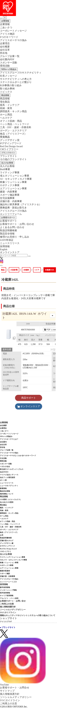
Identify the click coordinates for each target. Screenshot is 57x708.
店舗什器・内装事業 (11, 201)
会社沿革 (5, 49)
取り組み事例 (7, 88)
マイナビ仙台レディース (9, 475)
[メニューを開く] (1, 265)
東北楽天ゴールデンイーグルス (11, 469)
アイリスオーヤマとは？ (9, 439)
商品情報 (5, 95)
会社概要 (5, 46)
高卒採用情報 (5, 593)
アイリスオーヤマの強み (13, 40)
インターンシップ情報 (8, 590)
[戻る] (1, 18)
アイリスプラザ (6, 621)
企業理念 (5, 43)
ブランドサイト (8, 153)
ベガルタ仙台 (5, 466)
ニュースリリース (9, 243)
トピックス (6, 91)
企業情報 (5, 21)
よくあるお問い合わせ (12, 227)
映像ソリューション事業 (13, 182)
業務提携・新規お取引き (13, 207)
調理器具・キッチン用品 (13, 111)
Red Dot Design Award (11, 146)
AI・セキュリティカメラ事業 (16, 179)
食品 (13, 133)
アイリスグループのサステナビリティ (20, 72)
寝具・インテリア (9, 105)
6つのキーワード (9, 37)
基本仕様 (7, 349)
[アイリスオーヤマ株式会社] (28, 8)
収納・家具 (6, 108)
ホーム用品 (6, 114)
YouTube (4, 684)
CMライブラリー (9, 149)
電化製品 (5, 101)
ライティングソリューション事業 (12, 557)
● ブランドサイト (8, 627)
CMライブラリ (5, 551)
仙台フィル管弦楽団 (7, 477)
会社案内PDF (7, 59)
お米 (1, 535)
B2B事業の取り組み (11, 85)
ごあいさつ (6, 27)
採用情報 (5, 246)
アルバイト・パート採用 (9, 598)
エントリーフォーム (11, 214)
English (3, 249)
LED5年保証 (6, 240)
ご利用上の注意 (7, 604)
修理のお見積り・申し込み (14, 236)
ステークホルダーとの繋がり (16, 82)
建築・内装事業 (8, 191)
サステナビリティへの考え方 (16, 79)
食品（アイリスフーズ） (9, 532)
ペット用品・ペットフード (14, 124)
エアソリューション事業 (13, 188)
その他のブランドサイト (13, 159)
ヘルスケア (6, 117)
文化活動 (3, 458)
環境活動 (5, 65)
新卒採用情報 (5, 587)
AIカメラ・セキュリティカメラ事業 (13, 560)
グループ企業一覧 (9, 56)
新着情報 (3, 488)
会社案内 (3, 442)
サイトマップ (7, 690)
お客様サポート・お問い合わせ (17, 224)
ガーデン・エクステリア (13, 130)
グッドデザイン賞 (9, 140)
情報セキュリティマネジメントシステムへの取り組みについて (27, 615)
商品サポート (28, 397)
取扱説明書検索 (8, 230)
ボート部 (3, 480)
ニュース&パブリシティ (9, 485)
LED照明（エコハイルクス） (11, 499)
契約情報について (6, 494)
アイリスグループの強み (13, 210)
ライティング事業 (9, 172)
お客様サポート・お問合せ (14, 687)
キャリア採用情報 (6, 595)
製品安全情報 (7, 233)
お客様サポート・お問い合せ (13, 601)
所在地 (3, 53)
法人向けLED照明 (6, 502)
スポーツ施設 (5, 573)
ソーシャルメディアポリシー (13, 609)
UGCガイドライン (8, 612)
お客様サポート (8, 217)
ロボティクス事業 (9, 185)
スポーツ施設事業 (9, 195)
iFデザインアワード (10, 143)
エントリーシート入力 (8, 582)
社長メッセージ (8, 75)
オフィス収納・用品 (11, 121)
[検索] (29, 256)
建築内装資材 (5, 571)
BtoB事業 (5, 169)
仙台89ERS (4, 472)
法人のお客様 (7, 163)
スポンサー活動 (8, 62)
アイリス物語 (7, 34)
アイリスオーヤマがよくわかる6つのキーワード (18, 455)
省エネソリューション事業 (14, 175)
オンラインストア (9, 252)
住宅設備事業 (7, 198)
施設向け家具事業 (20, 204)
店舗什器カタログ (6, 540)
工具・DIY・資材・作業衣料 (15, 127)
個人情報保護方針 (8, 607)
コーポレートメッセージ (13, 30)
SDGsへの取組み (8, 69)
